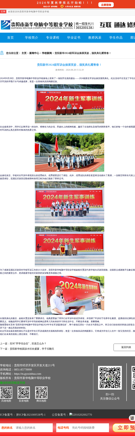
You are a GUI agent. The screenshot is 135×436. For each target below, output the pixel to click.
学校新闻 (47, 53)
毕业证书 (74, 37)
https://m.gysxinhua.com (27, 373)
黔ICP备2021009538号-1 (31, 414)
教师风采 (95, 37)
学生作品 (116, 37)
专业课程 (52, 37)
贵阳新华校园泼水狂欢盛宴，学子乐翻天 (32, 349)
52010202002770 (82, 414)
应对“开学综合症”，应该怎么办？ (28, 343)
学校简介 (31, 37)
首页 (10, 37)
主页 (24, 53)
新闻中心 (34, 53)
